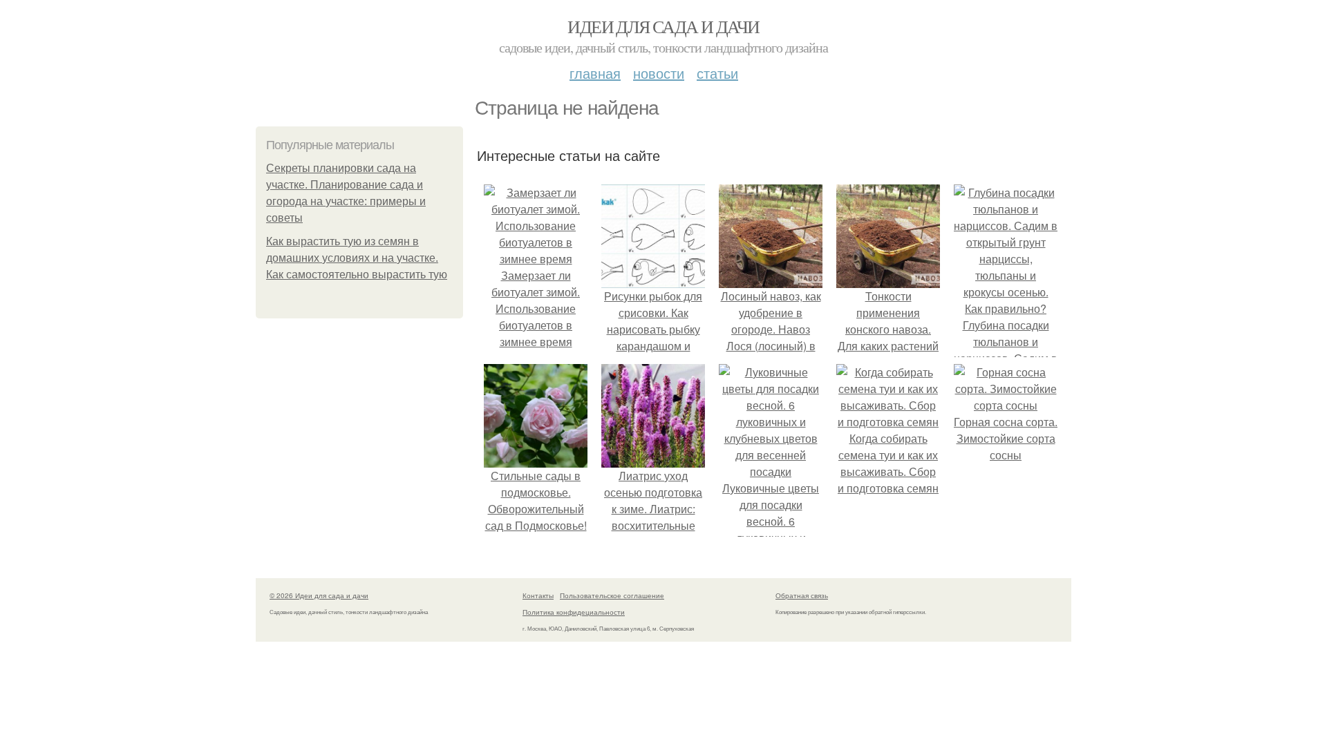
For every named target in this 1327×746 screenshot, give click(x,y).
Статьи (717, 73)
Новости (658, 73)
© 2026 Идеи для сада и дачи (319, 595)
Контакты (538, 595)
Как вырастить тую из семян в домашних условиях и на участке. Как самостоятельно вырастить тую (356, 258)
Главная (595, 73)
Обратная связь (801, 595)
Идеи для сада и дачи (663, 26)
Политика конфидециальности (574, 612)
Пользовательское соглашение (612, 595)
